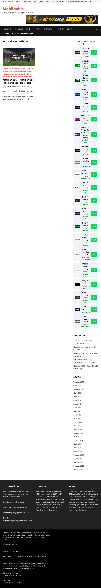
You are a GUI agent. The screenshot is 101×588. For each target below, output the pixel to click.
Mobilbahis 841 (8, 71)
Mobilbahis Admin (13, 87)
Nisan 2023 (77, 407)
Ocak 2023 (77, 415)
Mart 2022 (77, 437)
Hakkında (55, 2)
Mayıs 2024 (77, 393)
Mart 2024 (77, 396)
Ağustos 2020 (78, 451)
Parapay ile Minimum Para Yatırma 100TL (78, 2)
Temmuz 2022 (78, 433)
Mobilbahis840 (8, 69)
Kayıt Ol (40, 2)
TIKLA (94, 66)
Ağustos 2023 (78, 404)
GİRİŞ (94, 52)
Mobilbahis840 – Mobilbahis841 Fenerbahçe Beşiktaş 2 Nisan (18, 81)
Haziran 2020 (78, 459)
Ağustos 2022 (78, 429)
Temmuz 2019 (78, 466)
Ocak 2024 (77, 400)
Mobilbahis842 (27, 77)
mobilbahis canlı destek (22, 71)
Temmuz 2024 (78, 389)
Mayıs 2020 (77, 462)
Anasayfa (19, 2)
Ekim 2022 (77, 426)
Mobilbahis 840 (28, 69)
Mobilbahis (27, 2)
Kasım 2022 (77, 422)
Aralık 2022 (77, 418)
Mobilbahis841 (16, 77)
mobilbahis (18, 69)
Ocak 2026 (77, 385)
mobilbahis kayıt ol (10, 74)
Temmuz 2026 (78, 382)
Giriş (34, 2)
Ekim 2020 (77, 448)
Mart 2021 (77, 444)
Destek (62, 2)
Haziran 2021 (78, 440)
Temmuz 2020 (78, 455)
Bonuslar (47, 2)
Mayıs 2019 (77, 469)
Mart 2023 (77, 411)
